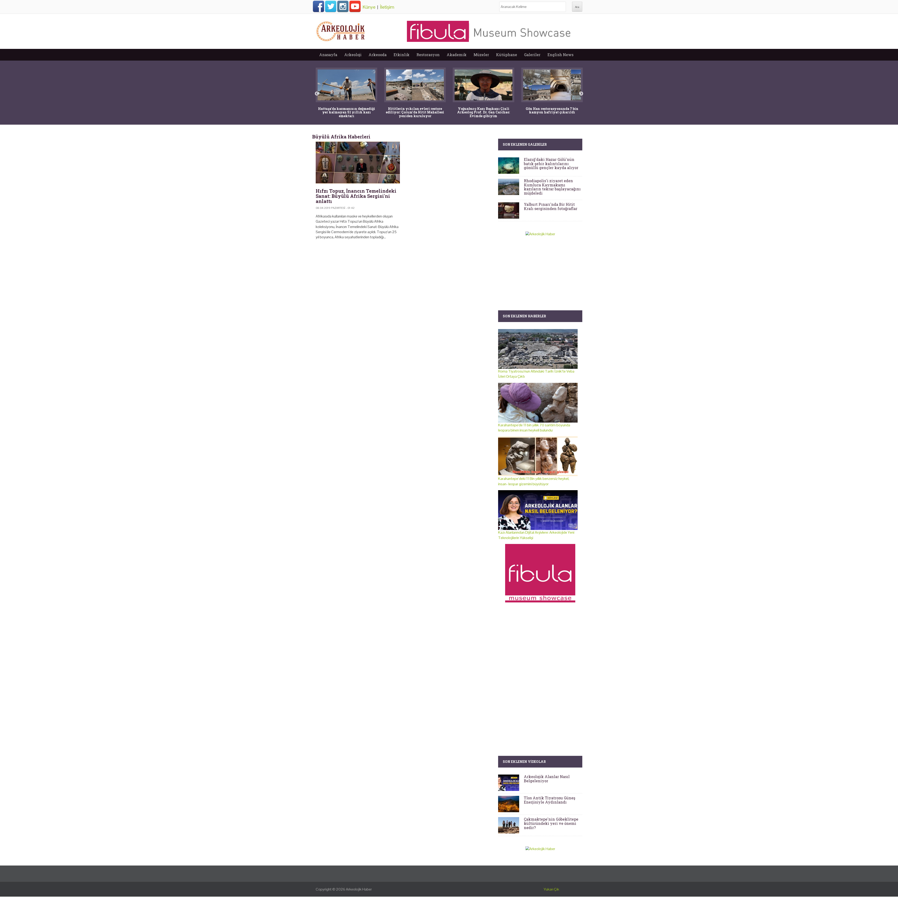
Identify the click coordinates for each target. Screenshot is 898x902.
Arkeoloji (353, 54)
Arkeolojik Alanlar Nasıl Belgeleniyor (547, 778)
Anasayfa (328, 54)
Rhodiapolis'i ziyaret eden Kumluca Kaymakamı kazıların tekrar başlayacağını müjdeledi (552, 187)
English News (560, 54)
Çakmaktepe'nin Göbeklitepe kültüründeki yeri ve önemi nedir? (551, 823)
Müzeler (481, 54)
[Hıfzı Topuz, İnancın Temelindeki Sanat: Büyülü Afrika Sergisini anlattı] (358, 162)
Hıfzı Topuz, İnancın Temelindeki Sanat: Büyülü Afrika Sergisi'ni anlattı (356, 196)
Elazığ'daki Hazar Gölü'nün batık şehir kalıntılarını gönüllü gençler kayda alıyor (551, 163)
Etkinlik (401, 54)
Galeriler (532, 54)
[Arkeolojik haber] (341, 30)
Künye (369, 7)
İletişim (387, 7)
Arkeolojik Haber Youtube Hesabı (355, 6)
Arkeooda (378, 54)
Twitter (330, 6)
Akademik (457, 54)
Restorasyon (428, 54)
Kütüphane (506, 54)
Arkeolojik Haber (359, 889)
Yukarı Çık (551, 889)
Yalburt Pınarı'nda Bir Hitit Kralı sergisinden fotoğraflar (550, 206)
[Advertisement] (403, 283)
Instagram (342, 6)
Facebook (318, 6)
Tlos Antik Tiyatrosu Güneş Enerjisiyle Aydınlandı (549, 799)
